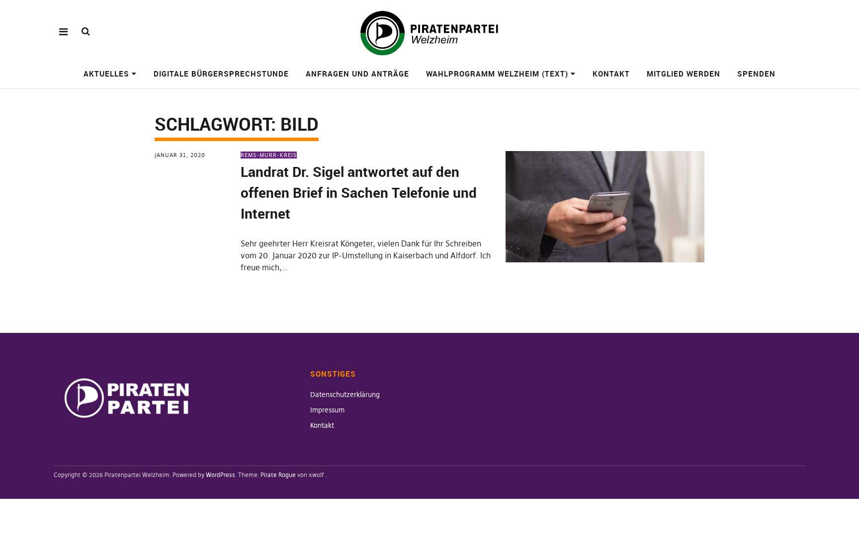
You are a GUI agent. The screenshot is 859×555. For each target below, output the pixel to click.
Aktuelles (106, 74)
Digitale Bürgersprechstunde (221, 74)
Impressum (327, 409)
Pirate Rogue (278, 474)
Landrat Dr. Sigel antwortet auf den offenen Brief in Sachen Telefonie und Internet (359, 192)
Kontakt (611, 74)
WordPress (220, 474)
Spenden (756, 74)
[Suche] (86, 31)
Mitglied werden (683, 74)
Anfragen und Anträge (357, 74)
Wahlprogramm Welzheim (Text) (497, 74)
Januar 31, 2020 (180, 155)
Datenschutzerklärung (345, 394)
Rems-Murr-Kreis (269, 155)
